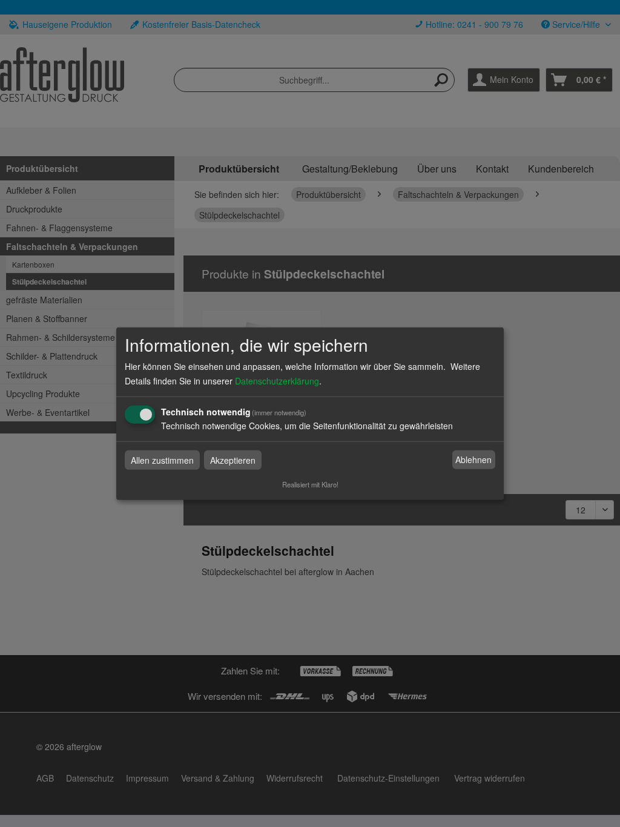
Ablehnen (473, 459)
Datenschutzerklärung (277, 380)
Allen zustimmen (162, 459)
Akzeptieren (233, 459)
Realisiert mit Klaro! (310, 484)
